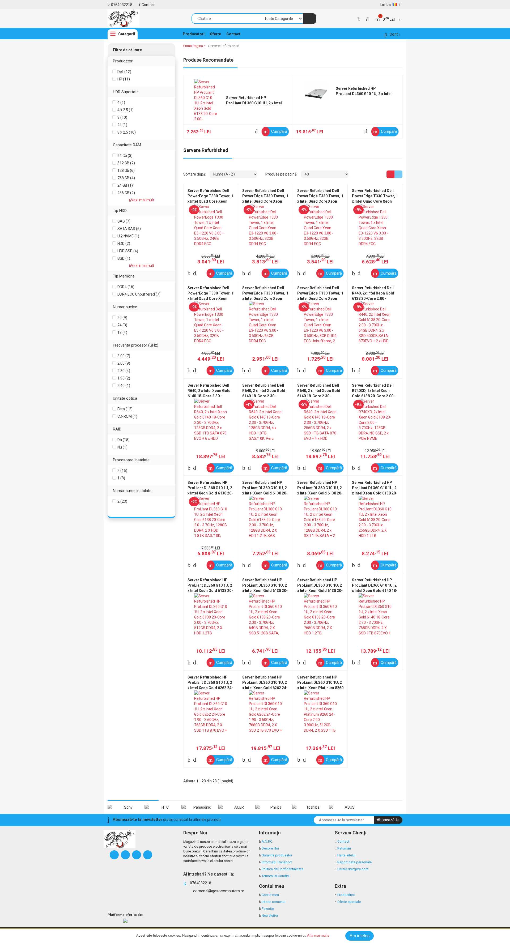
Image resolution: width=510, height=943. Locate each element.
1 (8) (121, 478)
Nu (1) (122, 447)
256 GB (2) (126, 193)
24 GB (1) (125, 185)
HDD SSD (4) (127, 251)
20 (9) (122, 317)
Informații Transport (277, 862)
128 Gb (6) (126, 170)
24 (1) (122, 125)
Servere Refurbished (223, 46)
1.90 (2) (123, 378)
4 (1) (121, 102)
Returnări (344, 848)
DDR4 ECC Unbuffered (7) (138, 294)
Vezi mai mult (142, 200)
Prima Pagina (193, 46)
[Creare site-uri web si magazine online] (125, 921)
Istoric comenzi (273, 902)
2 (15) (122, 470)
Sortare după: (194, 174)
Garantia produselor (277, 855)
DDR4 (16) (125, 287)
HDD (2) (123, 243)
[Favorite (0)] (367, 19)
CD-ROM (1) (127, 416)
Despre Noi (270, 848)
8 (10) (122, 117)
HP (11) (123, 79)
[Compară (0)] (359, 19)
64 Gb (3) (125, 155)
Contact (148, 5)
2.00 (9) (123, 363)
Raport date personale (354, 862)
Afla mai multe (318, 935)
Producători (346, 895)
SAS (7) (123, 221)
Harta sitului (346, 855)
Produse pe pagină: (281, 174)
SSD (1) (123, 258)
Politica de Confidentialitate (282, 869)
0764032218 (121, 5)
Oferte (215, 34)
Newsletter (270, 916)
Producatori (194, 34)
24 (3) (122, 325)
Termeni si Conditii (276, 876)
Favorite (268, 909)
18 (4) (122, 332)
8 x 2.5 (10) (126, 132)
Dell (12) (124, 72)
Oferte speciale (349, 902)
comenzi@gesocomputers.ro (218, 891)
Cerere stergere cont (352, 869)
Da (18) (123, 440)
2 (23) (122, 501)
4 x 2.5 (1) (125, 110)
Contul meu (270, 895)
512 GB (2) (126, 163)
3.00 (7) (123, 356)
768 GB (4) (126, 178)
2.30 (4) (123, 371)
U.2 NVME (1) (128, 236)
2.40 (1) (123, 385)
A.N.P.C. (267, 841)
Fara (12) (125, 409)
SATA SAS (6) (129, 229)
